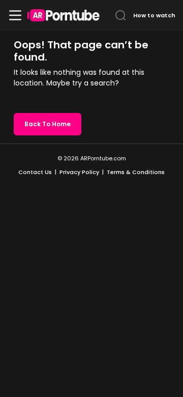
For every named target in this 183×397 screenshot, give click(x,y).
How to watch (154, 15)
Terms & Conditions (136, 172)
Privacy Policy (79, 172)
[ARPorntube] (63, 15)
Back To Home (47, 124)
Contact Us (35, 172)
